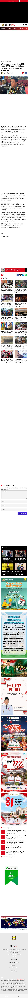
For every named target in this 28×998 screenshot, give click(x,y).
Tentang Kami (14, 959)
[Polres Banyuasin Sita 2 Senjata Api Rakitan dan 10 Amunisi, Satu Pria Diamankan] (20, 553)
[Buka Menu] (24, 25)
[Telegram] (23, 275)
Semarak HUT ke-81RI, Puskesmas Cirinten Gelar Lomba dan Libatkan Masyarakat (16, 841)
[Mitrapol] (8, 24)
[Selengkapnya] (25, 547)
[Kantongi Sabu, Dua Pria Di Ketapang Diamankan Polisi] (7, 566)
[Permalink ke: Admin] (2, 73)
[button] (26, 25)
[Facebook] (18, 275)
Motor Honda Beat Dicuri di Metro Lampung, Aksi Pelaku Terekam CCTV (7, 560)
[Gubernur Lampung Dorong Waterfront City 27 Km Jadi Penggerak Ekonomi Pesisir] (21, 354)
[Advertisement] (14, 12)
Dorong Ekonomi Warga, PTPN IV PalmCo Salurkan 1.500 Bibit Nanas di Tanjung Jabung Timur (7, 319)
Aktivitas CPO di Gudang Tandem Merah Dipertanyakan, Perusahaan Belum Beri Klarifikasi (20, 319)
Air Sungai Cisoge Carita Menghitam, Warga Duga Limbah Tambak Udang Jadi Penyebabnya (7, 347)
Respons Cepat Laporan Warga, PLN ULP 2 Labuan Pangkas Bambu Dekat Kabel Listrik (21, 291)
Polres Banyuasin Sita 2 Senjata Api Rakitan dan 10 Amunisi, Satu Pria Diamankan (20, 560)
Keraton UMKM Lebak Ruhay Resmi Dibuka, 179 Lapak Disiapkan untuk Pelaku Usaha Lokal (7, 361)
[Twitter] (20, 275)
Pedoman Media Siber (14, 962)
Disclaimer (14, 965)
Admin (5, 72)
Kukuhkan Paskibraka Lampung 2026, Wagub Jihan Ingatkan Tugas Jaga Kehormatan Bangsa (15, 846)
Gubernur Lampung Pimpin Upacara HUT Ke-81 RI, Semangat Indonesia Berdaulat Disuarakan (16, 836)
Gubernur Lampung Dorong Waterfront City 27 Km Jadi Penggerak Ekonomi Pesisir (21, 361)
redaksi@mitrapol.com (15, 954)
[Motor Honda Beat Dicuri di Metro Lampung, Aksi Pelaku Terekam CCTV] (7, 553)
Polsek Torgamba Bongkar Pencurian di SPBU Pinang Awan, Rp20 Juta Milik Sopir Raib (20, 573)
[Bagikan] (26, 73)
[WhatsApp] (26, 275)
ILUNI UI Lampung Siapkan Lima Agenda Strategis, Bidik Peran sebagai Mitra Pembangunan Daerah (7, 333)
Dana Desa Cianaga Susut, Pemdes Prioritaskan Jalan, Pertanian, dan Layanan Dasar (21, 347)
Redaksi (14, 956)
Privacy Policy (14, 970)
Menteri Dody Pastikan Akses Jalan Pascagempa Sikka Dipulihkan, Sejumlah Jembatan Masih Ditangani (7, 291)
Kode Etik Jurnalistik (14, 968)
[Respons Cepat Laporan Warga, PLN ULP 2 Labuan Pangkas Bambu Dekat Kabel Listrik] (21, 284)
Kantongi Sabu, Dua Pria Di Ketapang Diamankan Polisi (7, 573)
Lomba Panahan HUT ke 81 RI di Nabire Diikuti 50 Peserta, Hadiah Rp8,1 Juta (15, 852)
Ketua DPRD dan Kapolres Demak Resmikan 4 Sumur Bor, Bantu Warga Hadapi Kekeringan (21, 333)
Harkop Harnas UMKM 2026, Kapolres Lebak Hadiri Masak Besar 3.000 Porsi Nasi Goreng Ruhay (7, 305)
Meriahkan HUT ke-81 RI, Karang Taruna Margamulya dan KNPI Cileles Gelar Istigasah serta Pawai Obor (20, 305)
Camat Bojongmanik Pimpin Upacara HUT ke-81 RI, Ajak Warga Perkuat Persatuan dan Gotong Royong (16, 831)
